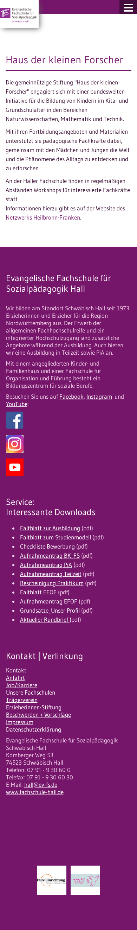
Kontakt (16, 670)
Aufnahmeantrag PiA (46, 564)
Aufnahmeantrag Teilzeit (50, 573)
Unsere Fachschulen (30, 692)
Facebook (71, 396)
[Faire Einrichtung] (51, 880)
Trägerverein (22, 699)
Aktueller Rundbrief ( (45, 619)
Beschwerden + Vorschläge (38, 714)
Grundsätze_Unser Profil (50, 610)
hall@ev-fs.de (40, 784)
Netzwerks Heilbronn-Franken (43, 217)
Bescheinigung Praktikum (52, 583)
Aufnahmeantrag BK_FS (50, 555)
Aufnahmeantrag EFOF (48, 601)
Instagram (99, 396)
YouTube (16, 403)
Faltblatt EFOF (38, 592)
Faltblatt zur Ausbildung (50, 528)
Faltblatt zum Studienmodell (55, 537)
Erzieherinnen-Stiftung (33, 707)
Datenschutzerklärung (33, 729)
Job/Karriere (21, 685)
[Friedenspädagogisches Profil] (85, 880)
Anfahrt (15, 677)
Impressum (19, 722)
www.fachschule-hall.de (35, 792)
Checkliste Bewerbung (47, 546)
